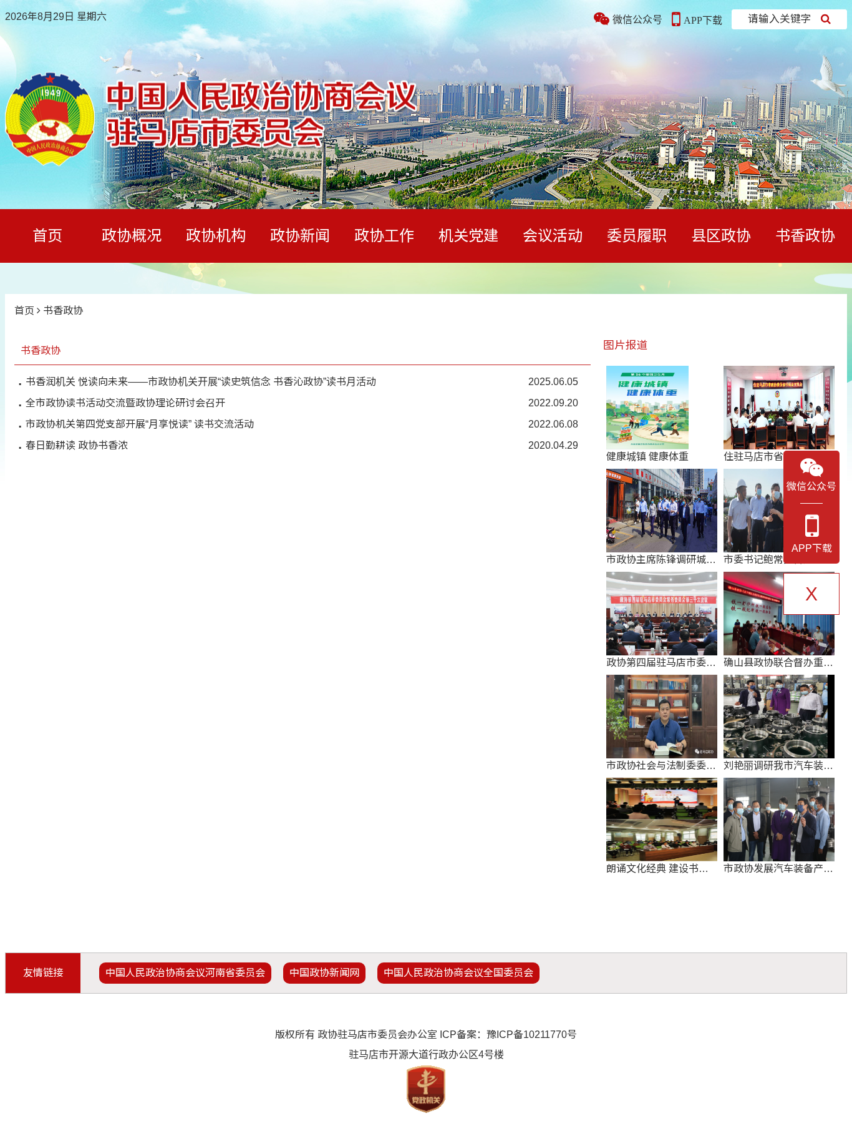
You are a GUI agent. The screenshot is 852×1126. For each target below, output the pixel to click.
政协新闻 (300, 235)
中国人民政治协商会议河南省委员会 (185, 972)
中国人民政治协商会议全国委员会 (458, 972)
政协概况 (132, 235)
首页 (47, 235)
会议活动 (553, 235)
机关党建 (468, 235)
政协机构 (216, 235)
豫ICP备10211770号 (532, 1034)
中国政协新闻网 (324, 972)
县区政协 (721, 235)
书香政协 (805, 235)
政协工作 (384, 235)
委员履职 (637, 235)
